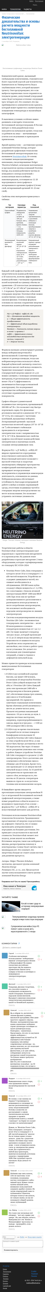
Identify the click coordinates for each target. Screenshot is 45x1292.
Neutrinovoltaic (20, 156)
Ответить (12, 979)
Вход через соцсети (35, 1237)
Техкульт (11, 4)
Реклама (34, 1276)
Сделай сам (7, 1286)
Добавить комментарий (12, 947)
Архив (5, 1288)
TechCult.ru (38, 1280)
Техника (5, 1279)
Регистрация (39, 1)
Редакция (34, 1274)
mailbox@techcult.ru (33, 1283)
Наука (4, 9)
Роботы (5, 1276)
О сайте (33, 1271)
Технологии (15, 9)
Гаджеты (28, 9)
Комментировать (11, 1250)
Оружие (5, 1283)
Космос (5, 1281)
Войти (22, 1237)
